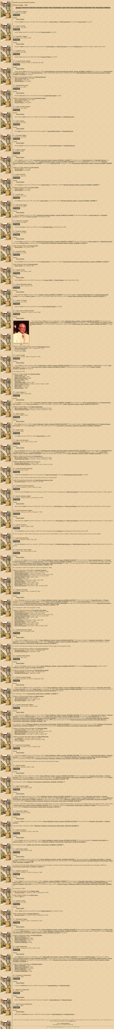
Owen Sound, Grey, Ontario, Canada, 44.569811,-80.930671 (90, 324)
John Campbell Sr (85, 294)
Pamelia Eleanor (21, 573)
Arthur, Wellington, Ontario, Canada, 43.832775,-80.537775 (80, 404)
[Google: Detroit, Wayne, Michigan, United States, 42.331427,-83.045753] (105, 296)
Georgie (19, 81)
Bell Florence (22, 938)
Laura (29, 757)
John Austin (20, 699)
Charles (19, 169)
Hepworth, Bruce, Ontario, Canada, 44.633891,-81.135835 (82, 321)
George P (46, 57)
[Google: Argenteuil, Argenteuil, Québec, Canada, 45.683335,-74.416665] (71, 160)
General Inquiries (65, 1023)
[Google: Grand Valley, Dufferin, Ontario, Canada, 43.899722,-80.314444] (42, 453)
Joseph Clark (32, 641)
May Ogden (20, 700)
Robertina (30, 716)
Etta (18, 381)
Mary (40, 436)
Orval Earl (20, 650)
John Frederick (21, 697)
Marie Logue (20, 732)
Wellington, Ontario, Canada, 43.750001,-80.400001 (63, 641)
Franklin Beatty (22, 463)
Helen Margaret (21, 731)
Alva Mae (20, 481)
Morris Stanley (21, 408)
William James (21, 378)
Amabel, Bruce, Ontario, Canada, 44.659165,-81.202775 (54, 365)
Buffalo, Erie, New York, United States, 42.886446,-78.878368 (44, 845)
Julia (97, 365)
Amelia (18, 375)
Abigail (78, 46)
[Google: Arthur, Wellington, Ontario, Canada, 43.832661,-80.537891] (67, 424)
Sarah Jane (20, 377)
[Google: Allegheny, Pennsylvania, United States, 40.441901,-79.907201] (92, 777)
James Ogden (20, 19)
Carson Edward (21, 348)
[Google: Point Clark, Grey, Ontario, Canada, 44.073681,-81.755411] (66, 367)
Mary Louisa (52, 322)
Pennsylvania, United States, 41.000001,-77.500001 (42, 693)
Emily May (20, 577)
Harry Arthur (62, 798)
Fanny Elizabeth (49, 306)
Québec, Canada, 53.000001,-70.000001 (50, 294)
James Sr (87, 160)
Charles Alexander (22, 576)
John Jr (37, 452)
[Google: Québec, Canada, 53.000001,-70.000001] (63, 294)
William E (20, 939)
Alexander (20, 581)
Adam (25, 931)
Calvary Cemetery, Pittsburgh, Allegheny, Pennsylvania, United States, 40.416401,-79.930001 (85, 884)
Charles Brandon (22, 409)
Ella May (19, 388)
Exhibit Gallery (87, 7)
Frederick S (21, 942)
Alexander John (32, 601)
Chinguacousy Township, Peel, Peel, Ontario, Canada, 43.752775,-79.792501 (63, 450)
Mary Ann (19, 379)
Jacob (18, 170)
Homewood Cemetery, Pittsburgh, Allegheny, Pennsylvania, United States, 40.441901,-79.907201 (64, 758)
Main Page (18, 7)
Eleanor (20, 452)
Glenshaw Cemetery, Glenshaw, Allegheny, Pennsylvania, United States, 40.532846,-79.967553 (52, 801)
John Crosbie (21, 78)
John (31, 425)
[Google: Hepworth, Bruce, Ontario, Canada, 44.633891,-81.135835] (99, 321)
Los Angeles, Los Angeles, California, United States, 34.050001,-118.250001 (78, 425)
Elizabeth (37, 73)
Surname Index (25, 7)
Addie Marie (20, 382)
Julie (21, 161)
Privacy (50, 7)
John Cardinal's (55, 1026)
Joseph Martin (50, 95)
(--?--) (37, 461)
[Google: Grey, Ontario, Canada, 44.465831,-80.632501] (83, 689)
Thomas (31, 216)
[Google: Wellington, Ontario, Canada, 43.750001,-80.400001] (78, 641)
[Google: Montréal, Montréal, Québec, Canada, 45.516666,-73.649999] (74, 161)
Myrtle (18, 584)
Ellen (18, 386)
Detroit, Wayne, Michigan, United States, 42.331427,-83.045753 (86, 296)
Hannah (45, 261)
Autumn (19, 580)
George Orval (21, 585)
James (53, 22)
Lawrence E (20, 730)
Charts (67, 7)
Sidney (17, 882)
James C (87, 365)
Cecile (85, 161)
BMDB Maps (107, 7)
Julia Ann (35, 374)
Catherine (55, 163)
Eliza (65, 22)
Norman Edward (36, 322)
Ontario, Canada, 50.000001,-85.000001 (60, 561)
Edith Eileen (71, 322)
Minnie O (20, 936)
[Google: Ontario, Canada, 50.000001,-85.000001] (26, 368)
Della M (93, 716)
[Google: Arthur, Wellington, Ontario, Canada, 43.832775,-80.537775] (98, 404)
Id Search (45, 7)
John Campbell (83, 601)
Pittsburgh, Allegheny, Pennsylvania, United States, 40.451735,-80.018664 (40, 563)
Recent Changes (100, 7)
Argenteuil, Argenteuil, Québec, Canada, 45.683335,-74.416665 (52, 160)
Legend (64, 7)
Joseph (108, 71)
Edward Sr (20, 571)
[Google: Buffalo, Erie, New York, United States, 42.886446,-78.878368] (63, 845)
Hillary (18, 385)
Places (93, 7)
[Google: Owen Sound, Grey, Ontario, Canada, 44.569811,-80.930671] (43, 324)
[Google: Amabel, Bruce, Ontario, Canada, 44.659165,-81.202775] (71, 365)
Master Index (33, 7)
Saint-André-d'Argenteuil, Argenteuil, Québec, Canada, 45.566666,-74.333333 (63, 243)
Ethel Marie (20, 734)
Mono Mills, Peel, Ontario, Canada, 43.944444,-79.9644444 (60, 957)
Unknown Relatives (78, 7)
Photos (72, 7)
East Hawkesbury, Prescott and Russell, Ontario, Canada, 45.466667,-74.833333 (68, 71)
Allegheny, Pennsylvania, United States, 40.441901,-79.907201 (74, 777)
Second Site (60, 1026)
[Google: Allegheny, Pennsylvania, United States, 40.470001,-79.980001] (35, 725)
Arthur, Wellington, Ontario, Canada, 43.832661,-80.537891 (50, 424)
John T (76, 798)
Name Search (39, 7)
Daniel (18, 247)
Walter (37, 689)
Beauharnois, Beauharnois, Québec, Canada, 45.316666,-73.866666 (92, 163)
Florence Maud (21, 574)
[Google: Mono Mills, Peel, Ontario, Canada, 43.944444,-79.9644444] (77, 957)
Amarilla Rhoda (21, 651)
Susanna (45, 32)
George (24, 243)
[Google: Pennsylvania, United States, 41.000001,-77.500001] (57, 693)
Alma (18, 80)
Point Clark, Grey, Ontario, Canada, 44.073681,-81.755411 (48, 367)
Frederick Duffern (22, 464)
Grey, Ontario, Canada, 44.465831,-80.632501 (69, 689)
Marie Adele (20, 583)
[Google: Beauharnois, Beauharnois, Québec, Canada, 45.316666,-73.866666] (14, 165)
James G (30, 296)
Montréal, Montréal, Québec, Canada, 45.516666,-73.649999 (56, 161)
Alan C (19, 739)
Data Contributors (57, 7)
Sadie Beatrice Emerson (73, 474)
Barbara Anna (89, 798)
